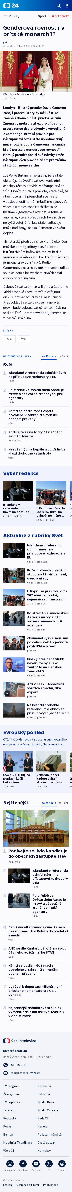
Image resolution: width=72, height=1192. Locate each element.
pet (5, 42)
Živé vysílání (11, 1094)
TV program (11, 1086)
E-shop (8, 1134)
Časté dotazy (46, 1142)
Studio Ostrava (48, 1110)
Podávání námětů (50, 1134)
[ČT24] (11, 5)
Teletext (9, 1110)
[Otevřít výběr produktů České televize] (67, 5)
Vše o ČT (9, 1150)
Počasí (7, 1126)
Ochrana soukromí (27, 1185)
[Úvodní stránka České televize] (20, 1040)
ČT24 (23, 339)
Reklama (44, 1094)
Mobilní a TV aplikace (17, 1142)
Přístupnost (50, 1185)
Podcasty (9, 1118)
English (7, 1185)
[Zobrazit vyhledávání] (58, 5)
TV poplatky (11, 1102)
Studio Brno (46, 1102)
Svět (9, 339)
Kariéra (43, 1126)
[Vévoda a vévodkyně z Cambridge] (36, 71)
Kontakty (44, 1150)
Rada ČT (43, 1118)
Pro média (45, 1086)
